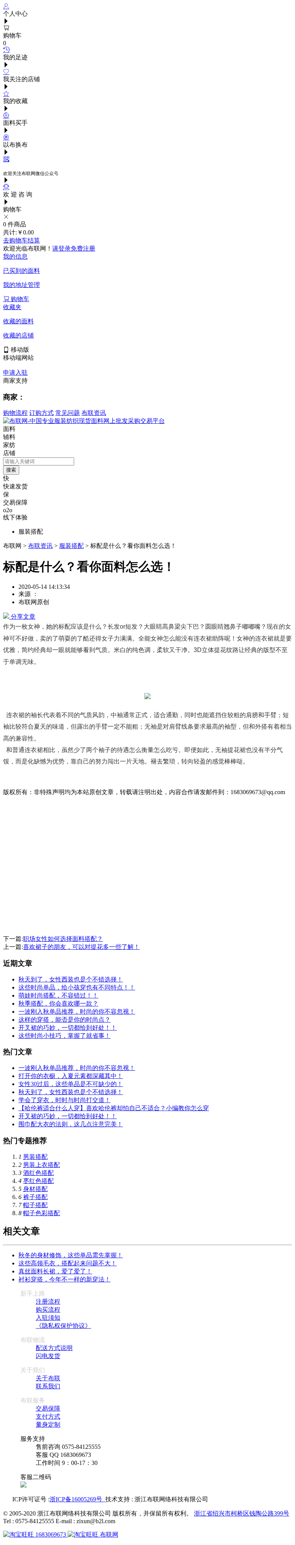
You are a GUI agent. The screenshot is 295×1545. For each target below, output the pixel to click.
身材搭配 (35, 1189)
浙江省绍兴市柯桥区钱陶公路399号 (241, 1513)
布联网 (108, 1534)
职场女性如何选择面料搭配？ (63, 939)
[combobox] (38, 461)
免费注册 (83, 248)
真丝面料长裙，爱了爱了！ (55, 1271)
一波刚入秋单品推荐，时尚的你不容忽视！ (76, 1011)
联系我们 (48, 1386)
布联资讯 (93, 413)
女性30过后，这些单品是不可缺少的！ (70, 1084)
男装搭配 (35, 1156)
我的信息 (15, 256)
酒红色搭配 (38, 1173)
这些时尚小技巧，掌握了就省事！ (64, 1035)
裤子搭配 (35, 1197)
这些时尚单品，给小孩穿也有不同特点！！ (76, 987)
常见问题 (67, 413)
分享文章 (22, 616)
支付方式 (48, 1416)
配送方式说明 (54, 1348)
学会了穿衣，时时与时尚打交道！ (64, 1100)
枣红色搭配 (38, 1181)
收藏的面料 (18, 321)
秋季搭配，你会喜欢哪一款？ (58, 1003)
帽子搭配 (35, 1205)
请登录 (61, 248)
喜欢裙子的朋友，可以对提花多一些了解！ (81, 947)
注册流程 (48, 1301)
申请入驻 (15, 372)
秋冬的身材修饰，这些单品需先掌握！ (70, 1255)
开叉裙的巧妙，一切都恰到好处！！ (67, 1027)
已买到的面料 (21, 270)
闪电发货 (48, 1356)
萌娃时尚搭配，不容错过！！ (58, 995)
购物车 (19, 299)
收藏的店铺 (18, 335)
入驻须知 (48, 1317)
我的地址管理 (21, 285)
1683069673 (51, 1534)
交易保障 (48, 1408)
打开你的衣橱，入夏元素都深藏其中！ (70, 1076)
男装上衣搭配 (41, 1165)
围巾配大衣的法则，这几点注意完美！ (70, 1124)
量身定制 (48, 1424)
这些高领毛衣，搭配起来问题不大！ (67, 1263)
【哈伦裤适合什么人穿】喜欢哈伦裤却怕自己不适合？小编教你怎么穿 (113, 1108)
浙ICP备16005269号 (77, 1499)
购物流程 (15, 413)
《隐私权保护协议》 (63, 1325)
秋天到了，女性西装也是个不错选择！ (70, 979)
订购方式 (41, 413)
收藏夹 (12, 307)
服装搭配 (71, 545)
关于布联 (48, 1378)
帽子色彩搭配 (41, 1213)
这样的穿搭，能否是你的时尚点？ (64, 1019)
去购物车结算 (21, 240)
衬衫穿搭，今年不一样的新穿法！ (64, 1279)
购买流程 (48, 1309)
